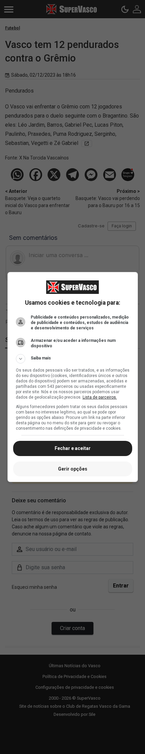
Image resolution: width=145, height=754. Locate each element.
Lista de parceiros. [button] (100, 397)
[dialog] (72, 377)
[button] (72, 358)
